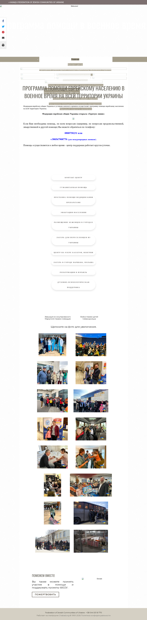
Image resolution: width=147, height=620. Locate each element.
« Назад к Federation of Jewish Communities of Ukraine (36, 2)
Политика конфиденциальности (95, 615)
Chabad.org (64, 615)
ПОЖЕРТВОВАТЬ (45, 594)
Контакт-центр (75, 64)
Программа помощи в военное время (73, 24)
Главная (75, 59)
